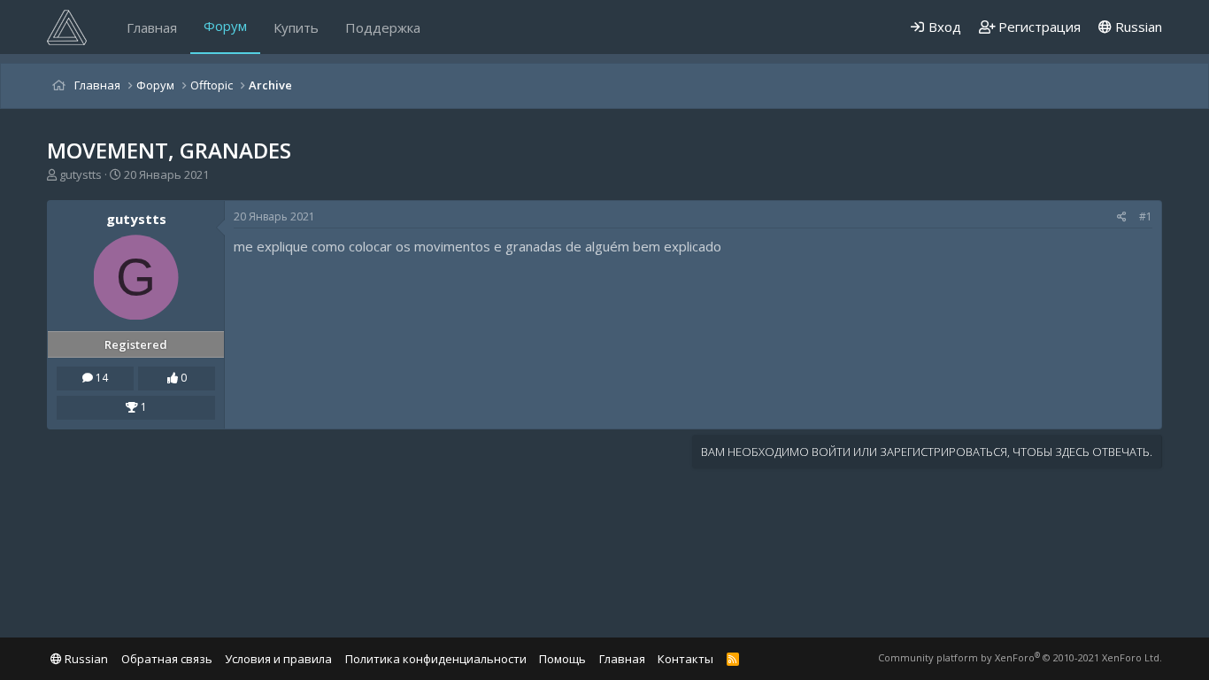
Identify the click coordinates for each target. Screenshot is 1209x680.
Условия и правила (278, 659)
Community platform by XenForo (1020, 657)
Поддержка (382, 27)
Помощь (562, 659)
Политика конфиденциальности (436, 659)
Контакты (685, 659)
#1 (1145, 216)
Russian (1137, 26)
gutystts (80, 174)
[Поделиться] (1122, 217)
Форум (225, 26)
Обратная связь (166, 659)
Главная (152, 27)
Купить (296, 27)
